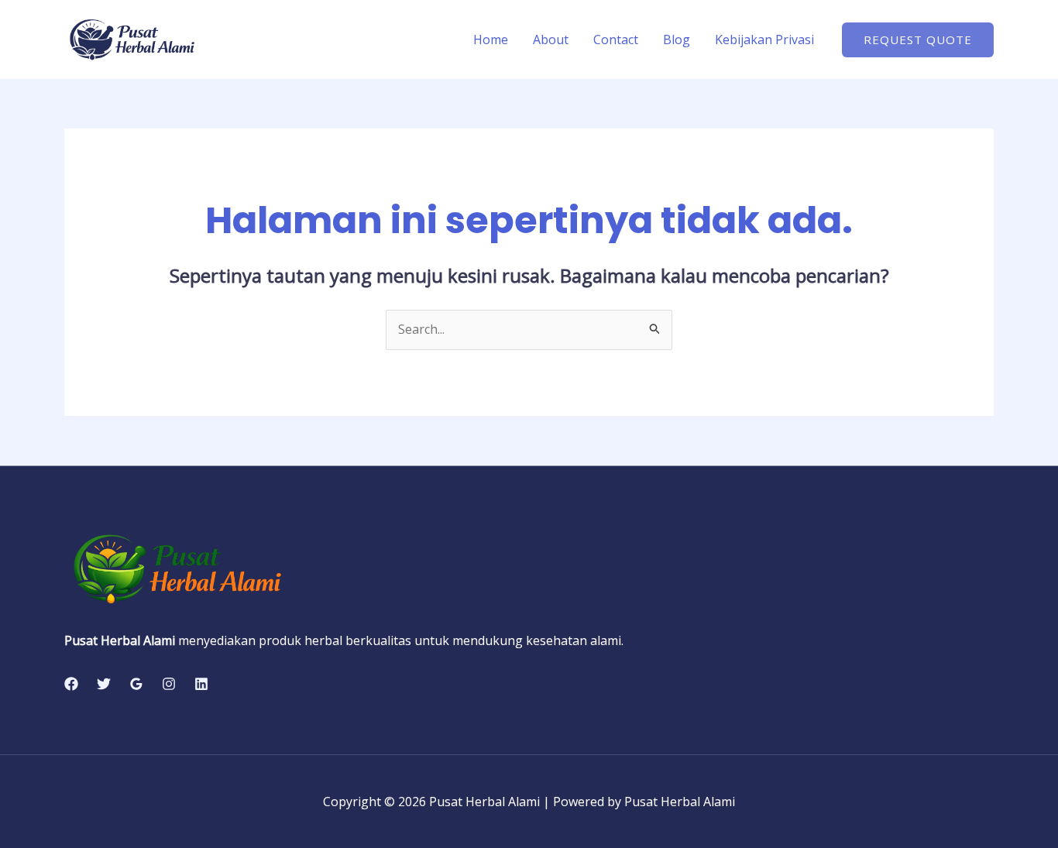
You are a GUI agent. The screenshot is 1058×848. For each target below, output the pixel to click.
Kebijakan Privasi (764, 39)
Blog (676, 39)
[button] (918, 39)
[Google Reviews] (136, 684)
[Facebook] (71, 684)
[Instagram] (169, 684)
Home (490, 39)
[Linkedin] (201, 684)
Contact (615, 39)
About (551, 39)
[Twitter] (104, 684)
